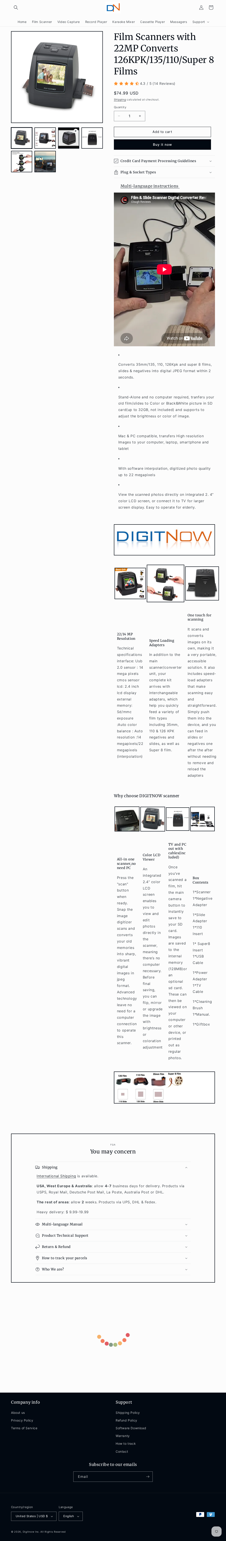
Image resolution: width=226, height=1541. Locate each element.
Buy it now (162, 144)
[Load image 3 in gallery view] (92, 138)
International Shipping (56, 1176)
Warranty (123, 1436)
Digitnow (28, 1531)
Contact (122, 1451)
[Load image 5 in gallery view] (45, 161)
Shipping (120, 99)
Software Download (131, 1428)
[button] (16, 7)
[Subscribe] (148, 1476)
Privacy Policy (22, 1420)
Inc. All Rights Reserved (50, 1531)
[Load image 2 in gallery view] (45, 138)
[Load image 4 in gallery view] (21, 161)
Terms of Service (24, 1428)
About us (18, 1412)
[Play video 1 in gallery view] (68, 138)
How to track (126, 1443)
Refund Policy (126, 1420)
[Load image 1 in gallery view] (21, 138)
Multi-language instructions (150, 186)
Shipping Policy (128, 1412)
